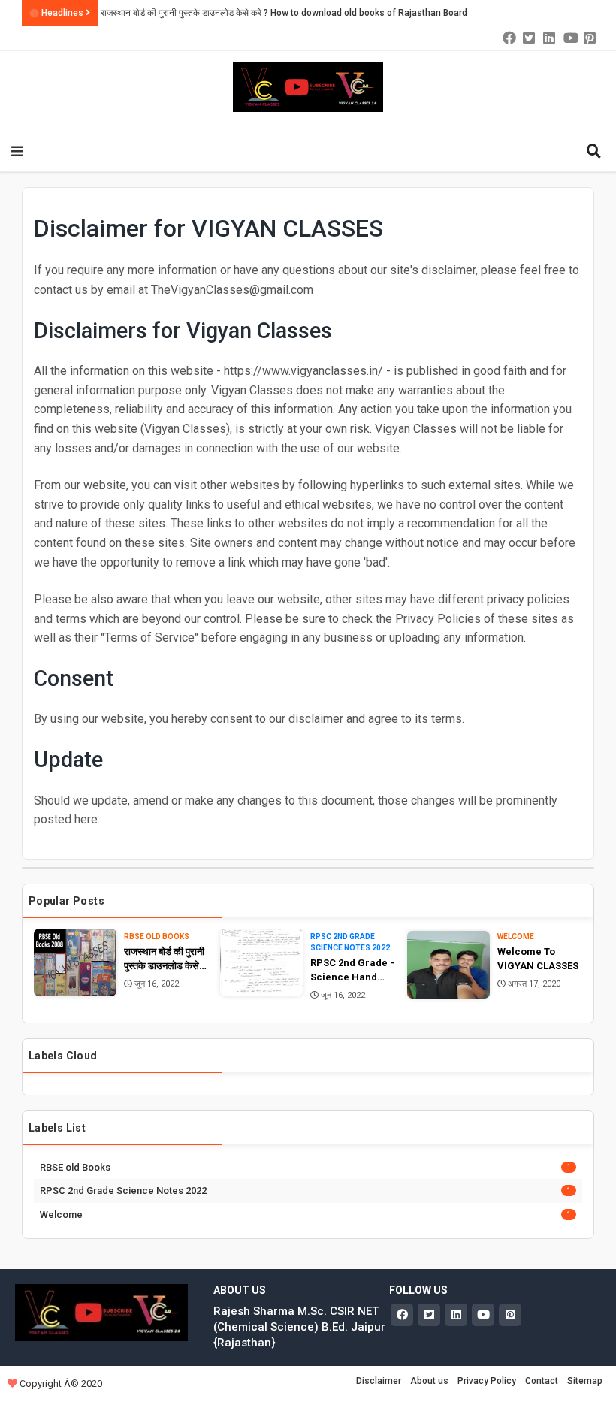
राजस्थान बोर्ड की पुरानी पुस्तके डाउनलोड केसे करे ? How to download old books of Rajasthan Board (284, 13)
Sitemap (584, 1381)
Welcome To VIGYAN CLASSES (537, 959)
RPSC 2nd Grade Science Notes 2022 (350, 942)
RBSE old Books (156, 936)
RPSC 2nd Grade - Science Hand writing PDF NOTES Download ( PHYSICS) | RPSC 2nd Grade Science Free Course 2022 (352, 971)
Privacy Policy (486, 1381)
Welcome (515, 936)
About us (429, 1381)
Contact (541, 1381)
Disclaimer (378, 1381)
